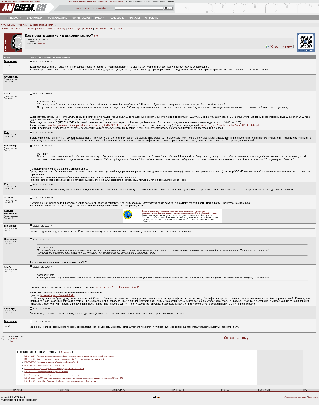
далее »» (41, 43)
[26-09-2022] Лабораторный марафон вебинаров (46, 372)
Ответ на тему (281, 46)
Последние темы (104, 28)
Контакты (313, 396)
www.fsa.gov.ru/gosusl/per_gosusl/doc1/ (117, 287)
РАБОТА (225, 390)
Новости (15, 18)
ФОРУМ (304, 390)
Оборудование (57, 18)
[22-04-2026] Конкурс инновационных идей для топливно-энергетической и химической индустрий (69, 356)
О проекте (151, 18)
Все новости (66, 352)
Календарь (117, 18)
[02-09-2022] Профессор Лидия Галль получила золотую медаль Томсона (57, 375)
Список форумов (35, 28)
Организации (81, 18)
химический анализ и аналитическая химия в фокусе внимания (95, 1)
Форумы (134, 18)
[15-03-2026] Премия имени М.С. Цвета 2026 (44, 365)
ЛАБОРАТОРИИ (64, 390)
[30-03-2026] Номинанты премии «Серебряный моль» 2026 (51, 362)
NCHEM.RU (8, 24)
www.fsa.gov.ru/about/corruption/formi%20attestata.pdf (230, 125)
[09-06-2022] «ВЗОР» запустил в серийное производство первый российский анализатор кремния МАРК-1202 (73, 378)
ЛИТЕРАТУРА (118, 390)
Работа (99, 18)
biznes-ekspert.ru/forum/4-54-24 (57, 295)
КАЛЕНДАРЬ (264, 390)
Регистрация (74, 28)
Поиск (118, 28)
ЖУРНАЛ (17, 390)
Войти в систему (56, 28)
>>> (96, 36)
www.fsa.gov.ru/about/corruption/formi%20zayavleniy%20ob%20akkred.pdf (87, 125)
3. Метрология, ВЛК (41, 24)
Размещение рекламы (295, 396)
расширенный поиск (100, 8)
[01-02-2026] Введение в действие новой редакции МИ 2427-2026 (54, 369)
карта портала (82, 8)
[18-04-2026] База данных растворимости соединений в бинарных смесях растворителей (64, 359)
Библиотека (34, 18)
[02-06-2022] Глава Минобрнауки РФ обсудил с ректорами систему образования (60, 381)
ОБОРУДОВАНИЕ (177, 390)
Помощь (87, 28)
